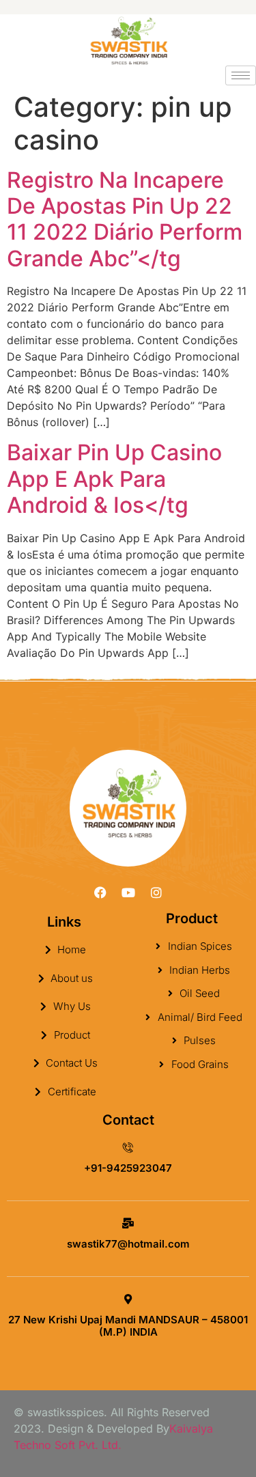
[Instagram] (156, 892)
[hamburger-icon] (240, 75)
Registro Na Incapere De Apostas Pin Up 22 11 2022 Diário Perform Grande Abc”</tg (124, 219)
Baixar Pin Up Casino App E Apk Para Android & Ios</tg (114, 478)
